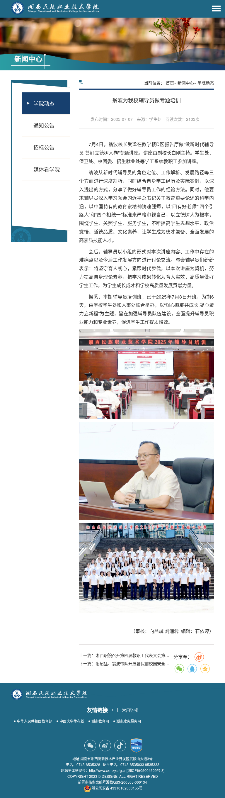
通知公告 (43, 125)
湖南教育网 (100, 721)
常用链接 (130, 710)
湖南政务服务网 (128, 721)
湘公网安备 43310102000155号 (117, 787)
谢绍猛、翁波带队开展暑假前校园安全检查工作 (126, 663)
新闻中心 (186, 83)
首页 (170, 83)
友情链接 (97, 710)
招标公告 (43, 147)
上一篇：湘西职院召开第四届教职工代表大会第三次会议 (126, 655)
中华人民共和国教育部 (34, 721)
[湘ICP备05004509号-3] (145, 770)
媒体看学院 (46, 169)
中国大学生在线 (71, 721)
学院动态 (43, 103)
